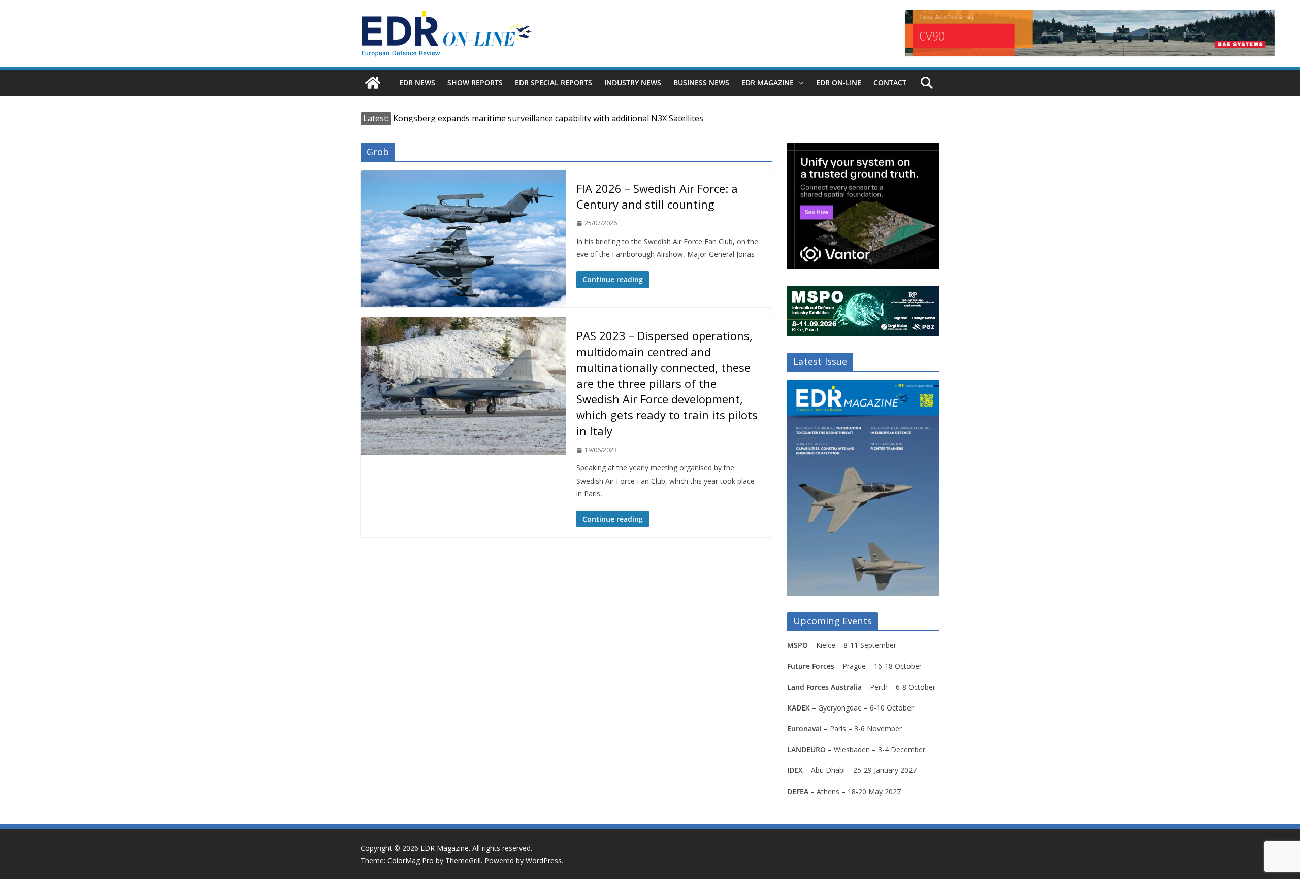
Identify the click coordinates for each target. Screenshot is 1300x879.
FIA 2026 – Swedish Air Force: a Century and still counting (657, 196)
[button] (799, 83)
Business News (701, 82)
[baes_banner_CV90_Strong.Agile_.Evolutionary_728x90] (1090, 33)
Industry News (632, 82)
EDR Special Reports (553, 82)
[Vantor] (863, 149)
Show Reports (475, 82)
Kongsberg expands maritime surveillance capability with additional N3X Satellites (548, 118)
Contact (889, 82)
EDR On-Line (838, 82)
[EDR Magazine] (373, 83)
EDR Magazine (767, 82)
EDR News (417, 82)
